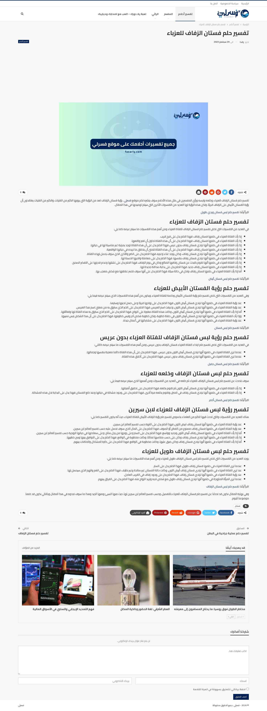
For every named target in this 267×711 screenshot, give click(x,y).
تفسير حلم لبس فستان (226, 327)
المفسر (168, 14)
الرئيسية (245, 3)
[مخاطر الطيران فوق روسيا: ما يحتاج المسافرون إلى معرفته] (209, 580)
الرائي (155, 14)
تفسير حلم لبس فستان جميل (223, 364)
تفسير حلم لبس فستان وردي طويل (220, 212)
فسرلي (127, 200)
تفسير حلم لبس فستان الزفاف (222, 486)
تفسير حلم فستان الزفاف (33, 533)
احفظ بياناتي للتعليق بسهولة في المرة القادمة (219, 689)
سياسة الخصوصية (229, 3)
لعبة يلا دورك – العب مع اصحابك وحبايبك (122, 14)
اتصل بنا (214, 3)
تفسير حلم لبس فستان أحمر (224, 400)
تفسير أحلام (185, 14)
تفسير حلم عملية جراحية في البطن (228, 533)
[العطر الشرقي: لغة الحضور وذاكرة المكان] (133, 580)
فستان (237, 506)
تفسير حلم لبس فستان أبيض (224, 278)
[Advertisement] (133, 71)
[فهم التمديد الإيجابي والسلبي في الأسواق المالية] (58, 580)
